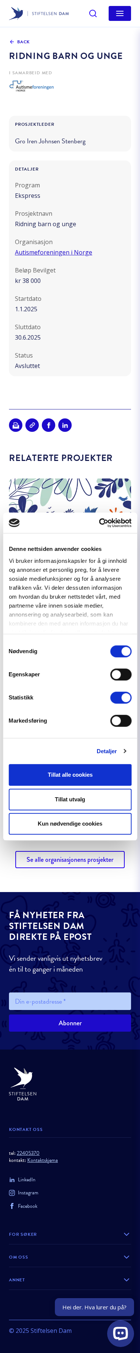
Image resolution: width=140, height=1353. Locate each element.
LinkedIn (26, 1180)
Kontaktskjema (42, 1160)
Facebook (27, 1206)
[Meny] (120, 13)
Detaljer (107, 751)
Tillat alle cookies (70, 774)
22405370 (28, 1153)
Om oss (18, 1257)
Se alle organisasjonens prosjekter (70, 859)
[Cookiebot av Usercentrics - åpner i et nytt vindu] (99, 523)
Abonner (70, 1023)
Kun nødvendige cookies (70, 823)
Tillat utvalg (70, 799)
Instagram (28, 1193)
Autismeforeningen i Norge (53, 252)
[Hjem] (70, 1084)
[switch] (120, 674)
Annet (17, 1279)
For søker (23, 1234)
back (23, 42)
